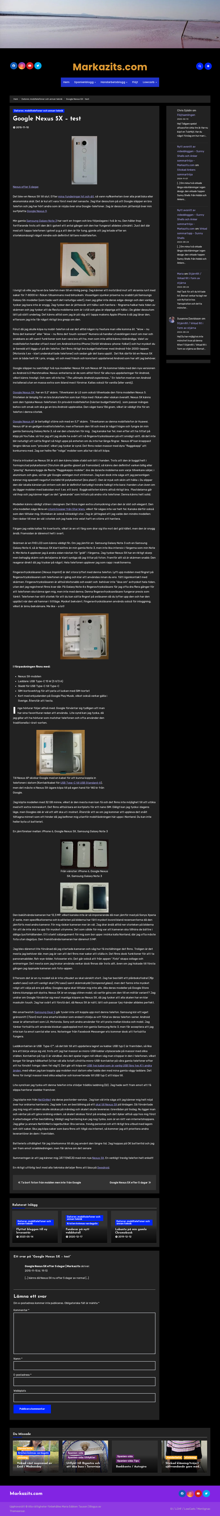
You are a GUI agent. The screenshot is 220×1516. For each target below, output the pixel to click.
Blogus (93, 1506)
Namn (18, 1358)
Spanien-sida (75, 1453)
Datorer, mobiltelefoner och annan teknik (38, 110)
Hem (66, 82)
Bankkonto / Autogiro (131, 1466)
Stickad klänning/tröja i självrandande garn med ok (182, 1467)
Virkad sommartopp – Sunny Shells (192, 233)
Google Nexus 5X (24, 392)
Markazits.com (110, 67)
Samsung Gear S (44, 1012)
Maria (180, 273)
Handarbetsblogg (113, 82)
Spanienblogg (84, 82)
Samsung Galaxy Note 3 (41, 220)
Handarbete (25, 1448)
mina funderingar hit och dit (76, 196)
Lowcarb (149, 82)
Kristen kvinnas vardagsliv (82, 1223)
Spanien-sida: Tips (128, 1461)
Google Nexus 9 (37, 211)
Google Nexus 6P (24, 421)
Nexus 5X (98, 1157)
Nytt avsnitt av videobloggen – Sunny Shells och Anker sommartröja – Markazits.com (190, 156)
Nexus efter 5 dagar (25, 186)
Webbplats (20, 1390)
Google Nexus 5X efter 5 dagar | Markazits (52, 1266)
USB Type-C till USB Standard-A (80, 782)
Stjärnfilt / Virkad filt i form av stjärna (189, 278)
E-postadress (22, 1374)
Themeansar (17, 1511)
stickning (190, 1457)
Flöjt (135, 82)
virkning (23, 1457)
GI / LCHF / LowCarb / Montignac (190, 1508)
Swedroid (103, 1167)
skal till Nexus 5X (106, 1104)
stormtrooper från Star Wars (66, 509)
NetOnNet (44, 1099)
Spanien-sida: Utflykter (81, 1457)
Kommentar (21, 1310)
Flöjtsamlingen (186, 114)
